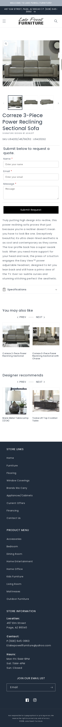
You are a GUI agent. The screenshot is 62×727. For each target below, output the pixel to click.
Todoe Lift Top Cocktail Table (45, 419)
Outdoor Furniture (18, 599)
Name (8, 158)
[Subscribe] (51, 687)
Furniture (12, 465)
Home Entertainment (20, 561)
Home (10, 458)
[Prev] (3, 103)
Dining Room (14, 554)
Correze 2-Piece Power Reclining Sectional (14, 354)
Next (39, 317)
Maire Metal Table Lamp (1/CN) (15, 419)
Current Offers (16, 503)
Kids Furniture (15, 576)
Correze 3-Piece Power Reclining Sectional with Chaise (45, 356)
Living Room (14, 584)
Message (9, 184)
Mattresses (13, 591)
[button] (4, 21)
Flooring (11, 473)
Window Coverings (18, 480)
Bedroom (12, 546)
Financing (13, 510)
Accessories (14, 539)
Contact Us (14, 518)
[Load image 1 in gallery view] (15, 103)
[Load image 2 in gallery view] (31, 103)
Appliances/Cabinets (20, 495)
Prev (23, 317)
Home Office (15, 569)
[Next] (58, 103)
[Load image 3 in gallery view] (47, 103)
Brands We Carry (17, 488)
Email (7, 171)
